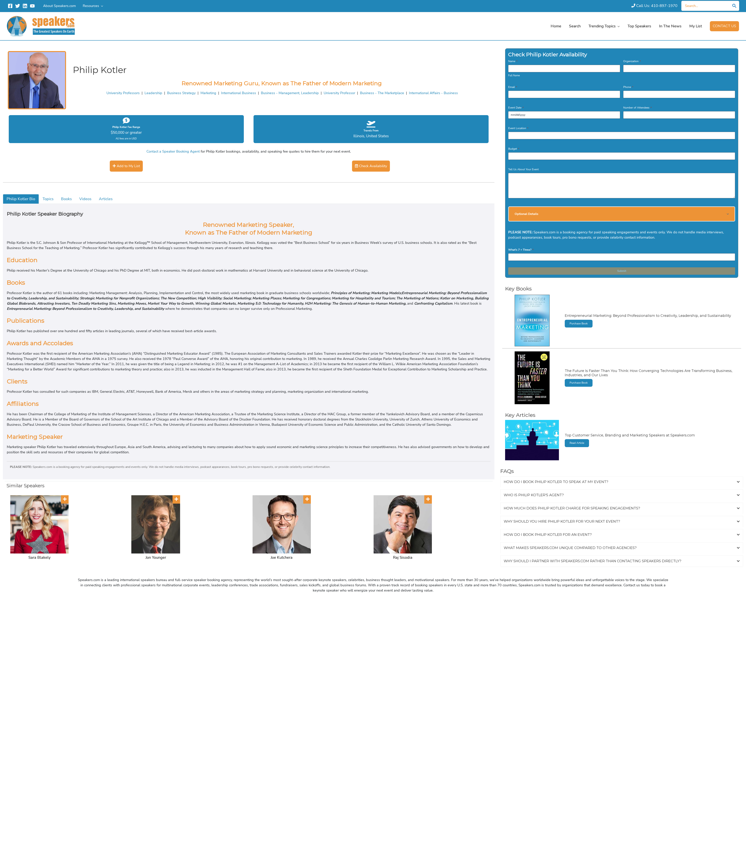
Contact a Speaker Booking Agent (173, 151)
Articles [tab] (106, 199)
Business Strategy (181, 93)
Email (512, 87)
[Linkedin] (25, 6)
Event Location (518, 128)
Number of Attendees (637, 107)
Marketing (208, 93)
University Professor (339, 93)
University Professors (123, 93)
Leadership (153, 93)
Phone (628, 87)
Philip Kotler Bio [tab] (21, 199)
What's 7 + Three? (520, 250)
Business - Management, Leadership (290, 93)
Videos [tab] (85, 199)
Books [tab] (66, 199)
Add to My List (128, 166)
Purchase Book (579, 323)
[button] (101, 5)
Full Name (514, 75)
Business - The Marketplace (382, 93)
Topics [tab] (48, 199)
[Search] (734, 6)
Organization (632, 61)
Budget (513, 149)
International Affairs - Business (433, 93)
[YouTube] (32, 6)
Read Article (577, 443)
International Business (238, 93)
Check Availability (372, 166)
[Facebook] (10, 6)
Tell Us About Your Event (523, 169)
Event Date (516, 107)
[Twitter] (17, 6)
